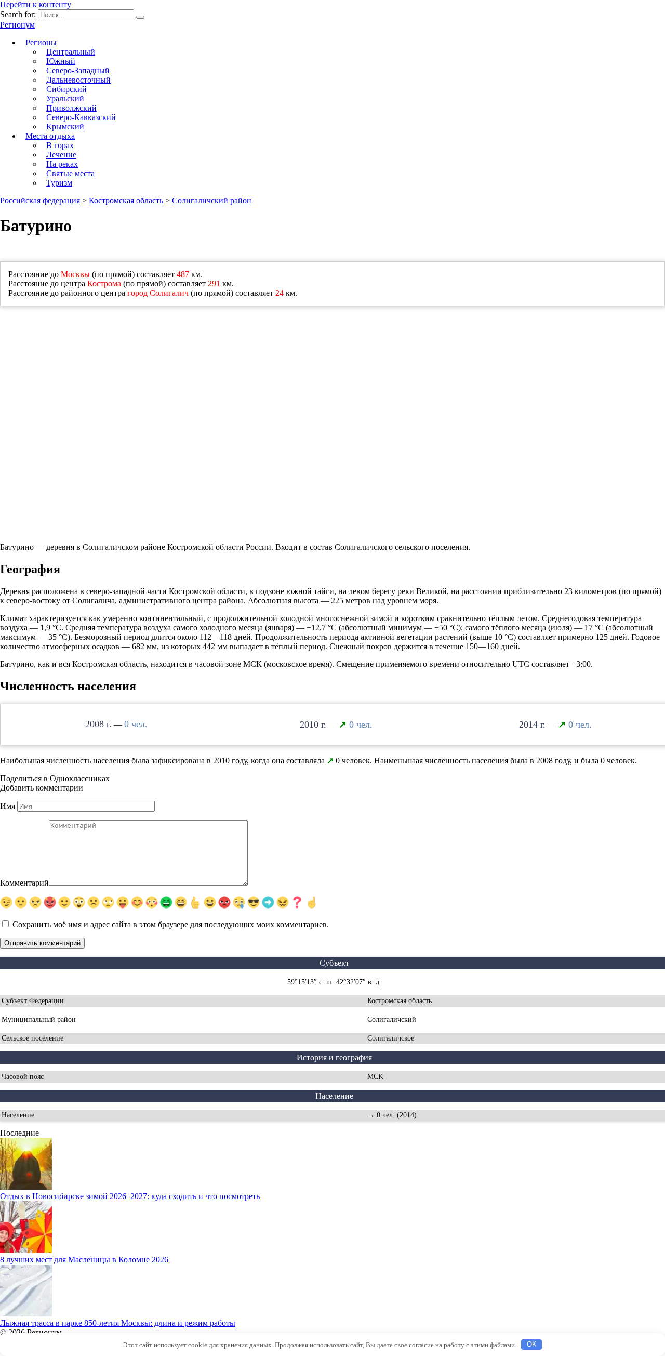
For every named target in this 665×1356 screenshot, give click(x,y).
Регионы (41, 42)
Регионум (17, 24)
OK (532, 1344)
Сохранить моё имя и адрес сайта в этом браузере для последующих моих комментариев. (170, 924)
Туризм (59, 182)
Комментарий (24, 882)
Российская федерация (40, 200)
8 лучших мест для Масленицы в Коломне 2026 (84, 1259)
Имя (7, 805)
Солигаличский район (211, 200)
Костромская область (126, 200)
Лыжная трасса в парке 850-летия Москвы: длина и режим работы (117, 1323)
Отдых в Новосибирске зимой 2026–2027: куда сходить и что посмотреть (130, 1196)
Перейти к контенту (35, 4)
